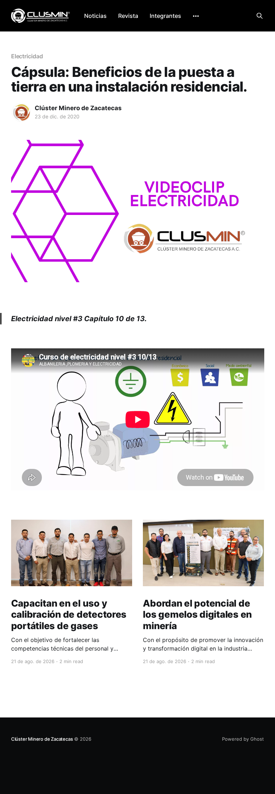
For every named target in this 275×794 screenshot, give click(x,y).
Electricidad (27, 56)
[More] (195, 16)
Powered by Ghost (243, 739)
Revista (128, 15)
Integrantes (165, 15)
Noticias (95, 15)
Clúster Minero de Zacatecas (78, 108)
